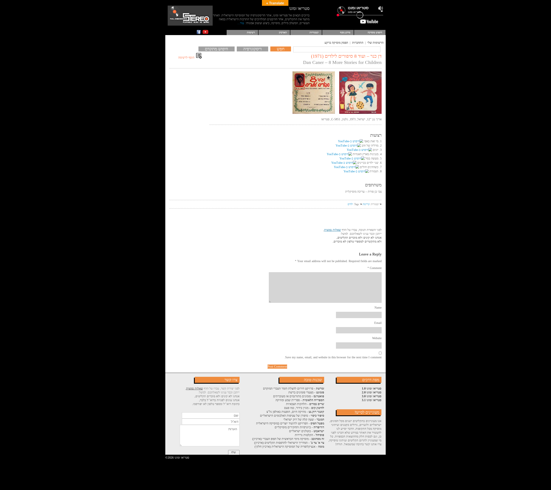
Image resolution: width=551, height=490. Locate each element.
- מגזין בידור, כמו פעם (304, 408)
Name (378, 307)
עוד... (240, 23)
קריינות (366, 204)
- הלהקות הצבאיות (305, 404)
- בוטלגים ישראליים (306, 431)
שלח (233, 452)
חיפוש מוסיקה (375, 32)
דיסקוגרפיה (252, 48)
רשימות (251, 32)
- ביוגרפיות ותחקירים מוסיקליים (299, 427)
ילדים (350, 204)
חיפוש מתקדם (216, 48)
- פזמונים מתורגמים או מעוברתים (298, 396)
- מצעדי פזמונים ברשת (306, 392)
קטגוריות (314, 32)
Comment (374, 268)
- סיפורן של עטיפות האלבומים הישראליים (292, 415)
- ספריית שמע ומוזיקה (300, 400)
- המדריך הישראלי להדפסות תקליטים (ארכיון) (289, 442)
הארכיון (283, 32)
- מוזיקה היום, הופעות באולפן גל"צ (295, 411)
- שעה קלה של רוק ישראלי (303, 419)
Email (378, 323)
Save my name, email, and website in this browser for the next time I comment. (333, 357)
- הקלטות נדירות (309, 435)
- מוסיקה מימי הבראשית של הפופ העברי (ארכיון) (288, 439)
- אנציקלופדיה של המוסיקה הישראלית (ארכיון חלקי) (289, 446)
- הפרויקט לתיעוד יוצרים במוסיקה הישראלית (290, 423)
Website (377, 338)
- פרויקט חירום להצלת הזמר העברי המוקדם (293, 388)
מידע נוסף (345, 32)
